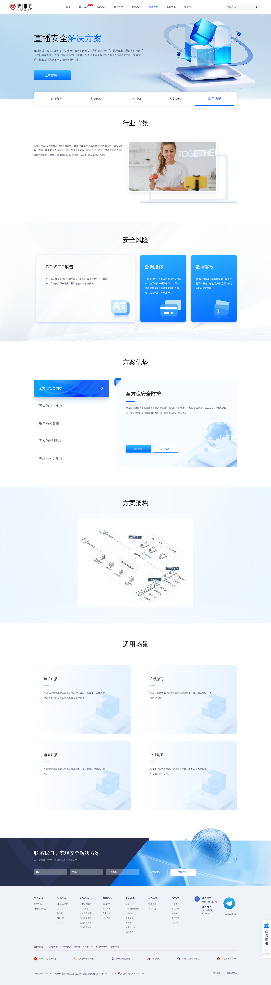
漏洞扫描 (107, 909)
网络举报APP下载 (229, 959)
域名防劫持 (131, 927)
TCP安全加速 (85, 913)
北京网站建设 (101, 947)
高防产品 (101, 7)
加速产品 (118, 7)
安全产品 (136, 7)
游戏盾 (60, 913)
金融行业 (130, 904)
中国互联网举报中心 (191, 959)
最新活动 (83, 6)
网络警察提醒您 (123, 959)
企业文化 (175, 909)
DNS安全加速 (86, 927)
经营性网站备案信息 (47, 959)
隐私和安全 (232, 973)
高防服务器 (53, 947)
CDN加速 (84, 909)
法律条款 (175, 913)
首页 (68, 7)
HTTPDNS (107, 918)
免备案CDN (88, 947)
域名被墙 (130, 932)
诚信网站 (156, 959)
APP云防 (60, 918)
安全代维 (107, 913)
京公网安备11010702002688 (132, 974)
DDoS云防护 (65, 947)
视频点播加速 (86, 918)
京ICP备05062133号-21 (106, 974)
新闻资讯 (171, 7)
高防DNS (61, 923)
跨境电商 (130, 923)
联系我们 (175, 923)
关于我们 (188, 7)
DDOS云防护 (62, 904)
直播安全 (130, 918)
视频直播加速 (86, 923)
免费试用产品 (40, 909)
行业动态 (152, 909)
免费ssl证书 (115, 947)
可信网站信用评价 (86, 959)
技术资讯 (152, 904)
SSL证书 (106, 904)
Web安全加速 (85, 904)
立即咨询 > (52, 75)
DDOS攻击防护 (132, 909)
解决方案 (153, 7)
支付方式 (175, 918)
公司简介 (175, 904)
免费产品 (38, 904)
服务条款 (217, 973)
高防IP (60, 909)
